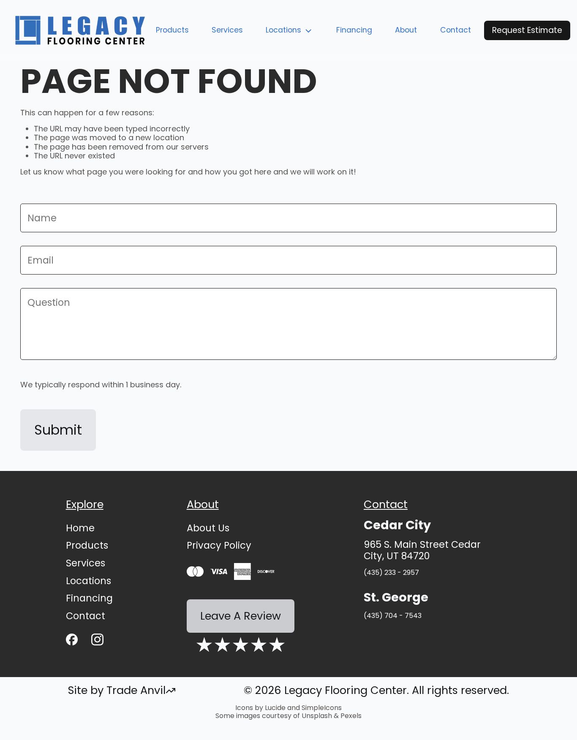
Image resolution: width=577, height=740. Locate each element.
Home (80, 528)
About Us (208, 528)
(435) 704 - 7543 (393, 616)
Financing (354, 30)
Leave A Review (240, 615)
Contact (455, 30)
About (406, 30)
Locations (283, 30)
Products (172, 30)
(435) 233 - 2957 (391, 573)
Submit (58, 429)
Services (227, 30)
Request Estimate (527, 30)
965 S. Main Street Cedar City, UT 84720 (422, 550)
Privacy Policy (219, 545)
